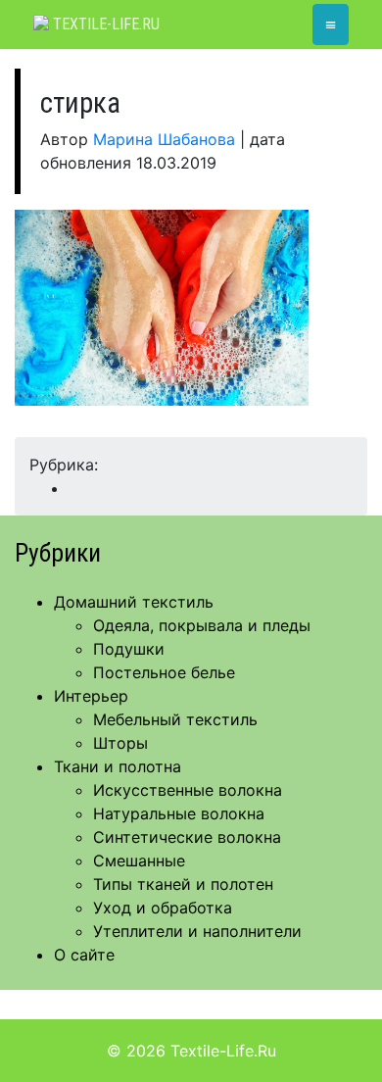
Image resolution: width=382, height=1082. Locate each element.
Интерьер (91, 696)
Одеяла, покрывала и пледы (201, 625)
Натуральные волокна (178, 813)
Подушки (129, 649)
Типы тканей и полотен (183, 884)
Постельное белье (164, 672)
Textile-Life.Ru (104, 24)
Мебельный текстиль (175, 719)
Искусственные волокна (187, 790)
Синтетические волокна (187, 837)
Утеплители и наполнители (197, 931)
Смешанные (139, 860)
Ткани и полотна (117, 766)
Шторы (120, 743)
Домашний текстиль (134, 602)
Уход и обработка (162, 907)
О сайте (84, 954)
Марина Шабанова (164, 139)
